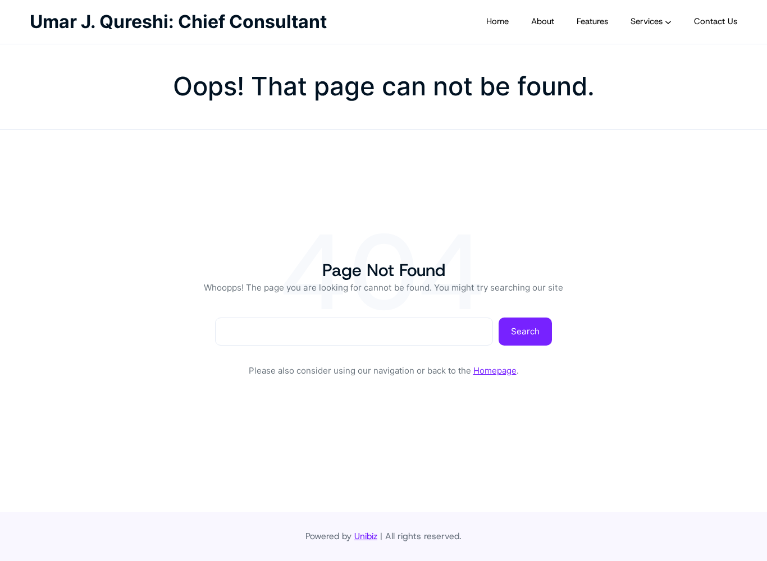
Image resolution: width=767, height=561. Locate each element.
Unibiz (365, 536)
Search (525, 331)
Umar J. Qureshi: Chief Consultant (178, 22)
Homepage (495, 370)
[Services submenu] (668, 22)
